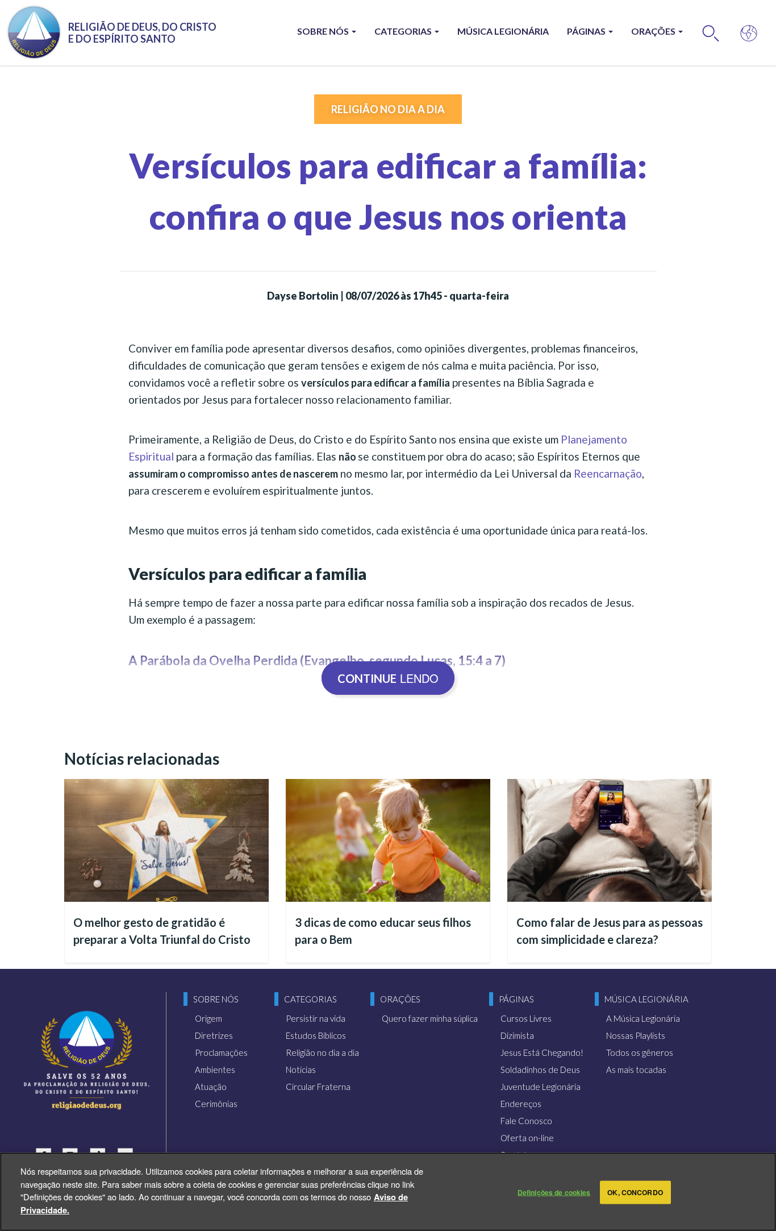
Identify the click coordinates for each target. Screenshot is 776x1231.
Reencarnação (608, 473)
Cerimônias (216, 1104)
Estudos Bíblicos (316, 1035)
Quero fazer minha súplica (430, 1018)
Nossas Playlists (635, 1035)
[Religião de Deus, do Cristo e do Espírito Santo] (87, 1060)
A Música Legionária (643, 1018)
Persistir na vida (315, 1018)
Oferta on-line (527, 1138)
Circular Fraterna (318, 1086)
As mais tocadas (636, 1069)
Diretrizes (214, 1035)
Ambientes (215, 1069)
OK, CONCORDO (634, 1192)
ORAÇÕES (654, 31)
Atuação (211, 1086)
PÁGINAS (587, 31)
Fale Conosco (526, 1121)
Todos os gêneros (639, 1052)
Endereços (520, 1104)
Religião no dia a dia (388, 109)
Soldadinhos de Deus (540, 1069)
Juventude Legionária (540, 1086)
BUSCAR (710, 32)
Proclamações (221, 1052)
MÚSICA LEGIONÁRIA (503, 31)
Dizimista (517, 1035)
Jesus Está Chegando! (541, 1052)
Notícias (301, 1069)
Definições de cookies (554, 1192)
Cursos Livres (526, 1018)
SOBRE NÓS (324, 31)
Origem (208, 1018)
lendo (388, 678)
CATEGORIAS (403, 31)
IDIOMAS (749, 32)
